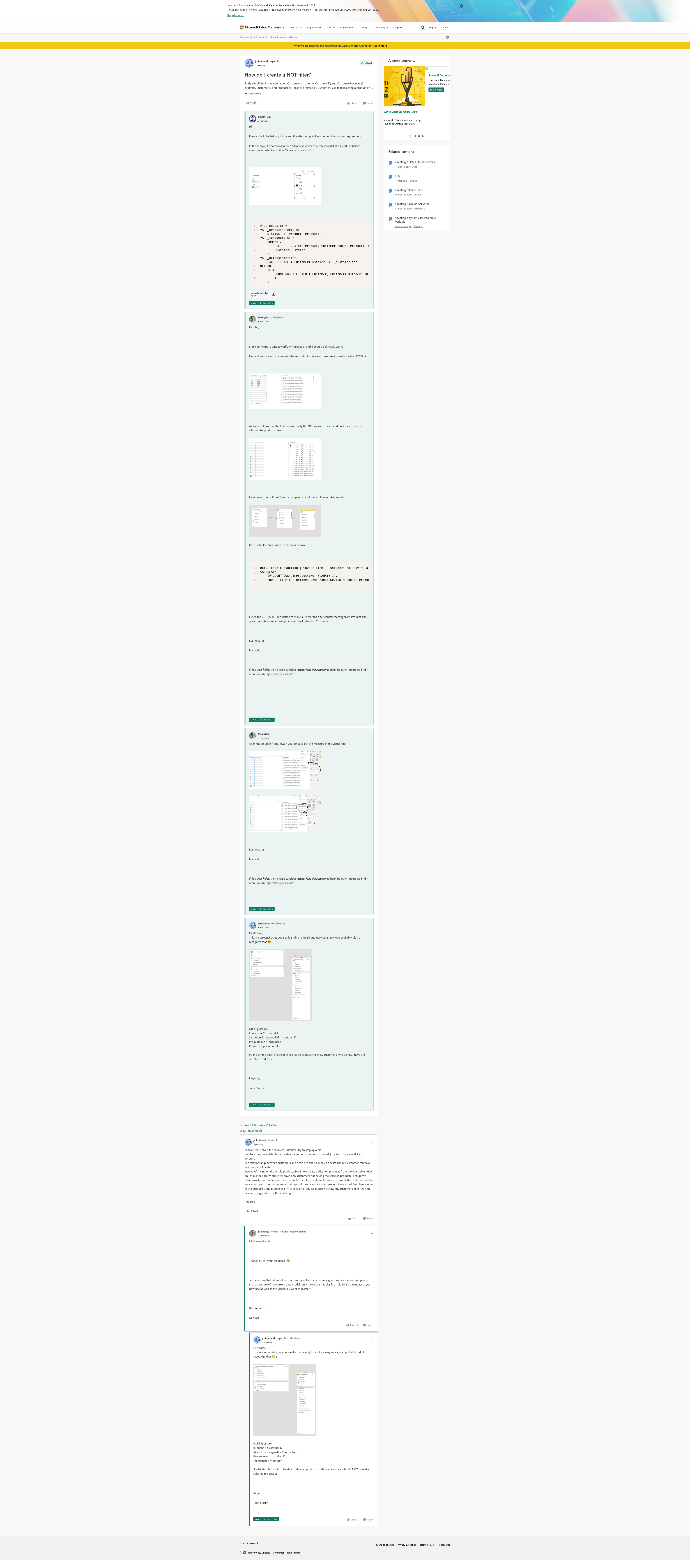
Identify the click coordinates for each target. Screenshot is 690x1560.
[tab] (415, 136)
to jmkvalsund (298, 1231)
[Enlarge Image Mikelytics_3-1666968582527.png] (285, 770)
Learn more (380, 45)
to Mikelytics (277, 317)
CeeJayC (418, 226)
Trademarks (443, 1544)
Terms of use (427, 1544)
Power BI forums (278, 37)
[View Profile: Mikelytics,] (252, 319)
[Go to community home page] (262, 27)
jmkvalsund (261, 61)
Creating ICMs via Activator (412, 204)
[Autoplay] (411, 136)
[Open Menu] (447, 37)
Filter (398, 176)
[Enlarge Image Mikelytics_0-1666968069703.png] (285, 391)
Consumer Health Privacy (286, 1552)
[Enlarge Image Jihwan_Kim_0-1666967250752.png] (285, 186)
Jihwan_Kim (264, 116)
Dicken (417, 194)
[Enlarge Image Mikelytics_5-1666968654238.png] (285, 813)
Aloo (414, 166)
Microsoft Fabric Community (253, 37)
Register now (235, 15)
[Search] (423, 27)
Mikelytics (263, 317)
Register (433, 27)
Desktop (294, 37)
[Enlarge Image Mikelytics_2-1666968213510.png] (285, 521)
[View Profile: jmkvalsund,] (252, 925)
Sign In (444, 27)
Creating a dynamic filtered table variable (415, 219)
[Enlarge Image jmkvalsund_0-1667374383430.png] (280, 985)
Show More (254, 93)
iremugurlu (419, 208)
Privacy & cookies (406, 1544)
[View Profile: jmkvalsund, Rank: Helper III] (249, 63)
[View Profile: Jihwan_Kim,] (252, 118)
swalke (413, 180)
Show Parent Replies (251, 1130)
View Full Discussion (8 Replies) (260, 1125)
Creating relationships (409, 190)
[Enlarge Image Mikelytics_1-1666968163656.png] (285, 459)
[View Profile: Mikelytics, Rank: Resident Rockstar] (252, 1233)
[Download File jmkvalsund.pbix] (273, 294)
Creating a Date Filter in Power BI (415, 162)
